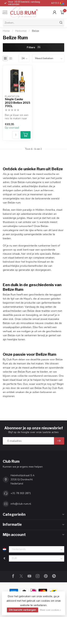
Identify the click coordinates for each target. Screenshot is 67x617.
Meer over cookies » (50, 609)
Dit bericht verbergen (22, 610)
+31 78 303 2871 (21, 493)
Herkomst (20, 31)
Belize (35, 31)
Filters (31, 47)
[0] (62, 12)
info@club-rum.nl (21, 504)
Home (6, 31)
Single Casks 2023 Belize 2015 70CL (17, 103)
